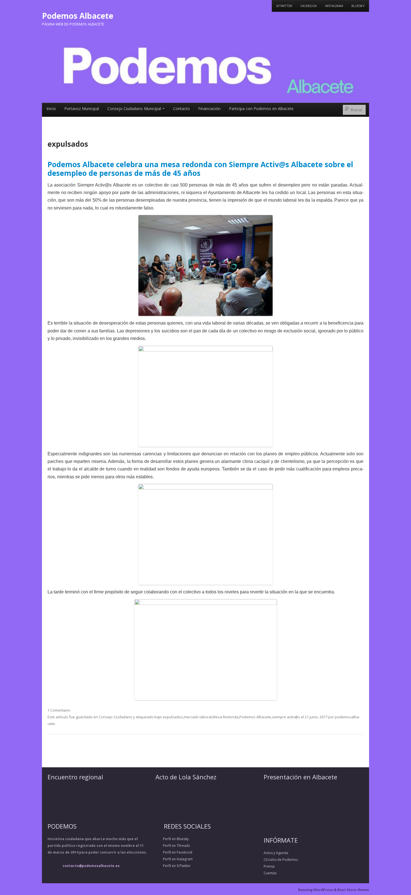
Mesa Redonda (225, 716)
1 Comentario (59, 710)
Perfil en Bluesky (172, 852)
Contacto (181, 108)
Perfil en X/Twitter (173, 879)
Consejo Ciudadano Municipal (134, 108)
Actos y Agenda (276, 852)
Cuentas (270, 873)
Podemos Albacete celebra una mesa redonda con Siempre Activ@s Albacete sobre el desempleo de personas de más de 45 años (200, 168)
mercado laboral (198, 716)
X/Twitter (284, 6)
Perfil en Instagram (174, 873)
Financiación (209, 108)
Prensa (269, 866)
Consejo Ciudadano (115, 716)
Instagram (334, 6)
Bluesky (358, 6)
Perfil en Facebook (173, 866)
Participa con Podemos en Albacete (261, 108)
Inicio (51, 108)
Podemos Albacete (77, 15)
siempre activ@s (286, 716)
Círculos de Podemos (281, 859)
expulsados (173, 716)
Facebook (309, 6)
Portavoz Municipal (81, 108)
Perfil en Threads (172, 859)
